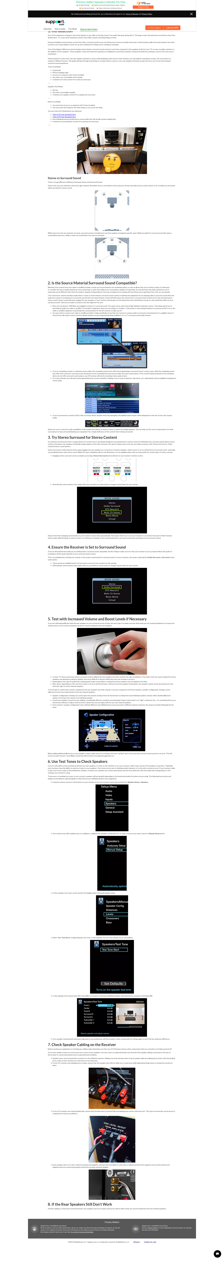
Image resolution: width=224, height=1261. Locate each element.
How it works (60, 29)
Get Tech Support (154, 28)
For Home (73, 29)
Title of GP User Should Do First (64, 114)
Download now (143, 7)
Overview (47, 29)
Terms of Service (132, 14)
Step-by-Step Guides (88, 29)
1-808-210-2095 (172, 28)
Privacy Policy (147, 14)
